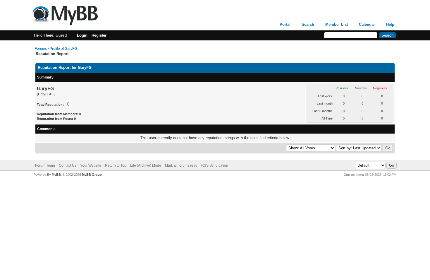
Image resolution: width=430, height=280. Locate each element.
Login (82, 35)
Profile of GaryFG (63, 49)
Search (308, 24)
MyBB (56, 174)
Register (99, 35)
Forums (41, 49)
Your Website (90, 165)
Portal (285, 24)
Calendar (367, 24)
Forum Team (45, 165)
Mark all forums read (181, 165)
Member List (336, 24)
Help (390, 24)
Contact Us (67, 165)
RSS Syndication (214, 165)
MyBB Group (92, 174)
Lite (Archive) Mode (145, 165)
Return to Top (115, 165)
